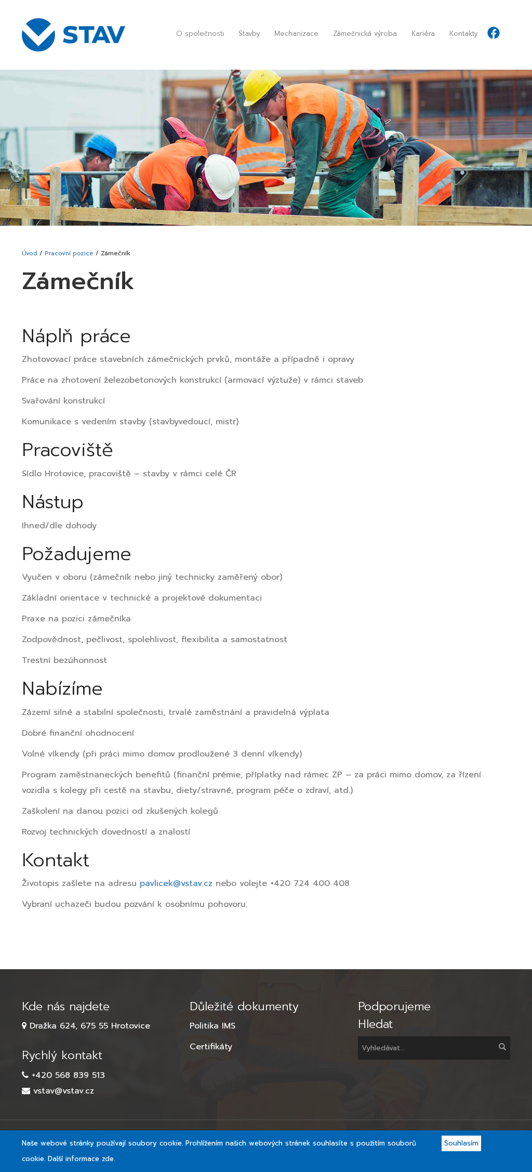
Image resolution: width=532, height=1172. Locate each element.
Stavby (249, 33)
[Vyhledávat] (501, 1048)
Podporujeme (394, 1006)
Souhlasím (461, 1143)
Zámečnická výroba (365, 33)
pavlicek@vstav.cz (176, 883)
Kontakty (463, 33)
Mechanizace (296, 33)
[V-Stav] (77, 34)
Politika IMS (212, 1026)
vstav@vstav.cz (63, 1091)
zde (108, 1159)
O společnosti (200, 33)
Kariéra (423, 33)
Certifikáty (211, 1046)
